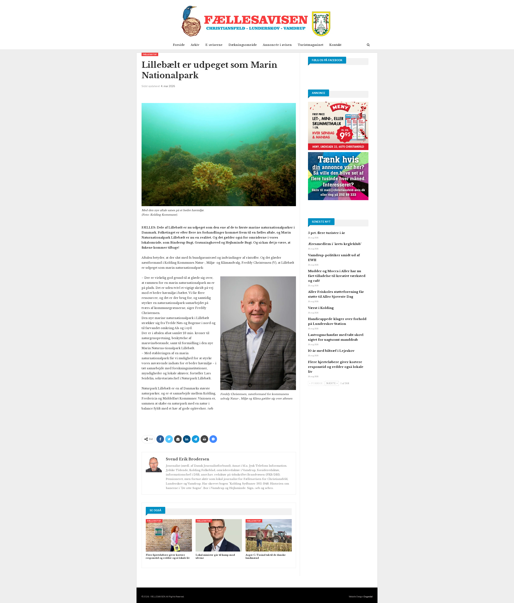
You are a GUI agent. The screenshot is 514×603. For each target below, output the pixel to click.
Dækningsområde (242, 45)
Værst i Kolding (321, 308)
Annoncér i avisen (277, 45)
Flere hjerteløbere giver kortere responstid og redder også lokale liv (335, 367)
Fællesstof (150, 54)
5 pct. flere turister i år (326, 233)
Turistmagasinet (310, 45)
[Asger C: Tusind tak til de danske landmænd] (269, 535)
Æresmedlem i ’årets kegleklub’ (334, 244)
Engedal (368, 596)
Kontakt (335, 45)
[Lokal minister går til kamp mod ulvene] (219, 535)
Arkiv (195, 45)
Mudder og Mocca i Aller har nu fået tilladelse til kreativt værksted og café (336, 276)
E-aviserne (213, 45)
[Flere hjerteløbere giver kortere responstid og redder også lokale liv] (169, 535)
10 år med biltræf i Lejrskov (331, 351)
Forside (179, 45)
